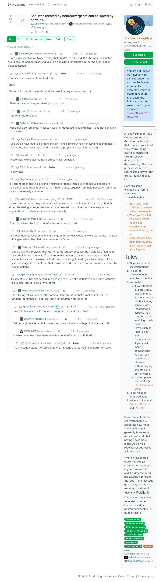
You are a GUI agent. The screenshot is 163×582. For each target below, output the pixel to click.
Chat (69, 39)
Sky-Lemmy (16, 4)
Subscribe (139, 54)
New (49, 39)
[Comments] (22, 20)
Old (58, 39)
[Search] (131, 4)
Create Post (55, 4)
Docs (121, 576)
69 (35, 32)
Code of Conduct (139, 404)
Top (20, 39)
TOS (141, 408)
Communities (37, 4)
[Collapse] (10, 53)
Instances (110, 576)
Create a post (139, 62)
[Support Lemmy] (65, 4)
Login (138, 4)
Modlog (148, 546)
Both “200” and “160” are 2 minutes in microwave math (141, 207)
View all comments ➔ (20, 46)
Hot (11, 39)
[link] (41, 32)
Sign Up (149, 4)
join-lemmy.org (145, 576)
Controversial (34, 39)
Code (130, 576)
